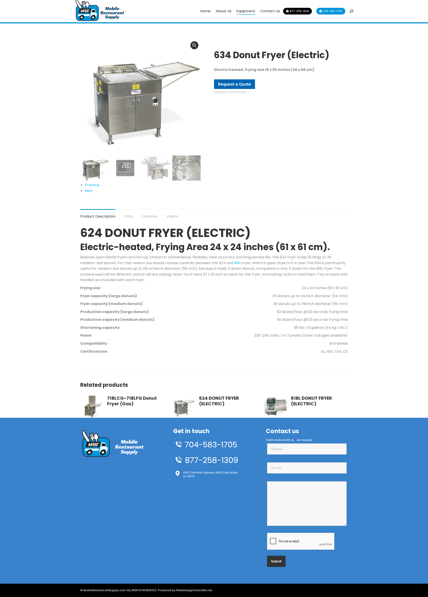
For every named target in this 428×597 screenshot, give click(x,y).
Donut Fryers (238, 92)
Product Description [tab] (97, 216)
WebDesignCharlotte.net (194, 590)
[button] (194, 45)
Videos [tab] (172, 216)
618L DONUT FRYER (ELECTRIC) (311, 401)
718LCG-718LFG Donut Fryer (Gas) (132, 401)
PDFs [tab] (128, 216)
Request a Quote (234, 84)
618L (237, 263)
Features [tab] (150, 216)
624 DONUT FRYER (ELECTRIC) (219, 401)
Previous (92, 184)
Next (89, 190)
